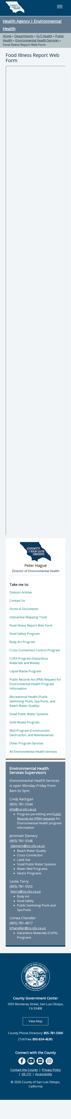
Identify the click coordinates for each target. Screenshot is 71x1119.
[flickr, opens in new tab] (40, 1061)
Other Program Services (26, 743)
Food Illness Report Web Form (24, 45)
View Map (38, 1021)
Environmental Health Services (37, 40)
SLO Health (44, 36)
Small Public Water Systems (28, 714)
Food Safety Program (24, 634)
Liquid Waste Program (25, 671)
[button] (59, 6)
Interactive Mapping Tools (28, 617)
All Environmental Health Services (33, 752)
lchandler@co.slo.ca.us (27, 928)
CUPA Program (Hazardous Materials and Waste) (28, 660)
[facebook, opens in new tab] (22, 1061)
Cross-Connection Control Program (34, 650)
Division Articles (20, 592)
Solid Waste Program (24, 722)
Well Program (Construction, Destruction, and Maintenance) (31, 732)
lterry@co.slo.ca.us (25, 891)
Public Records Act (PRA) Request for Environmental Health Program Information (35, 684)
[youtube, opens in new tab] (31, 1061)
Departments (23, 36)
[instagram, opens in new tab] (49, 1061)
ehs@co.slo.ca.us (22, 809)
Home (7, 36)
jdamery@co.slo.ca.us (27, 846)
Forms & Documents (23, 609)
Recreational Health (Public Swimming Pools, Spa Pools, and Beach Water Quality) (32, 701)
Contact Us (17, 601)
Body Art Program (22, 642)
